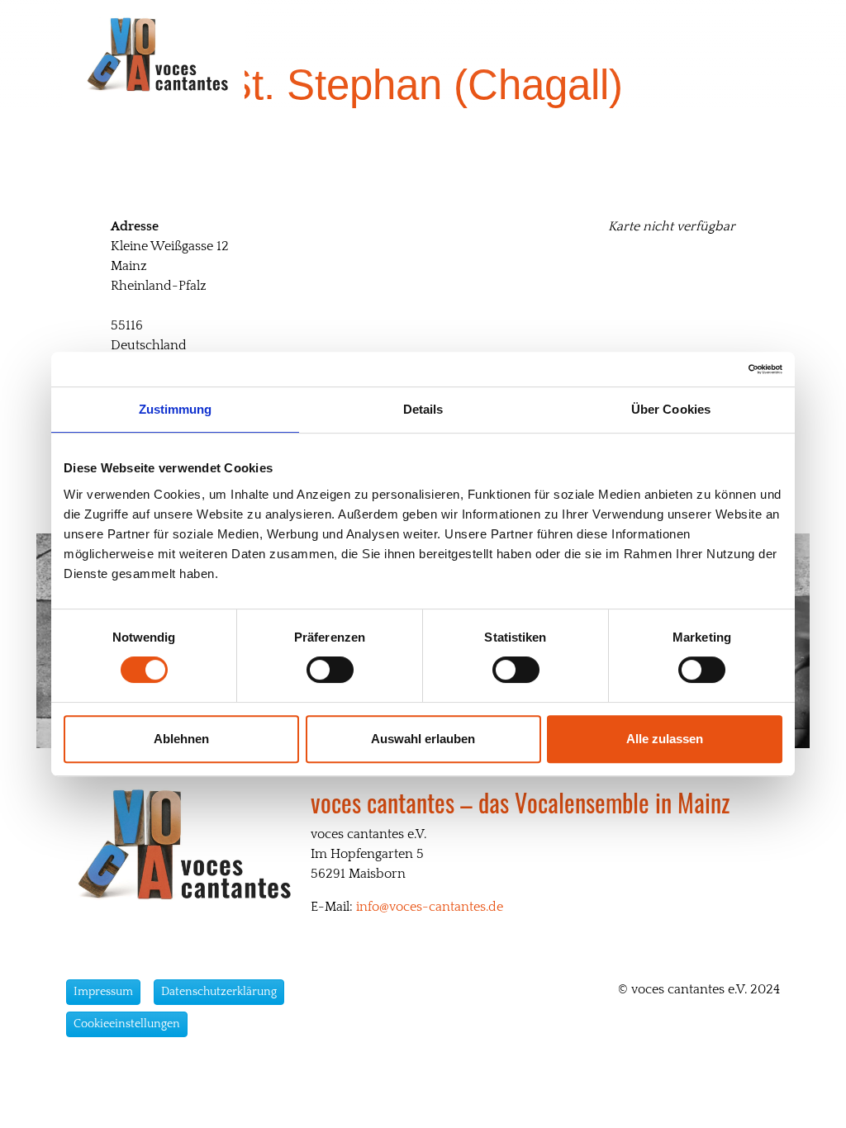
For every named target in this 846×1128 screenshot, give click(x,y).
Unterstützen (642, 54)
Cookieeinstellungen (127, 1024)
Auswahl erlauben (423, 739)
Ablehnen (181, 739)
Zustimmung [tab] (175, 409)
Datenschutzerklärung (219, 991)
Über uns (441, 54)
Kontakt (736, 54)
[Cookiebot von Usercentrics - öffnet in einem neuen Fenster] (710, 369)
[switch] (330, 669)
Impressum (103, 991)
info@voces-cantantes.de (429, 906)
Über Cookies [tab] (671, 409)
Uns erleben (536, 54)
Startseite (353, 54)
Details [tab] (423, 409)
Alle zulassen (664, 739)
